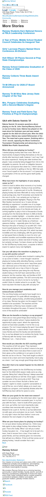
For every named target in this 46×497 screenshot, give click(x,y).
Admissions (19, 16)
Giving (15, 5)
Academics (11, 16)
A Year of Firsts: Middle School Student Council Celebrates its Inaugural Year (22, 41)
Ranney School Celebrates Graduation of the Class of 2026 (23, 67)
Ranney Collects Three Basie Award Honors (20, 76)
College (26, 16)
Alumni (10, 5)
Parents (5, 5)
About (4, 16)
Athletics (32, 16)
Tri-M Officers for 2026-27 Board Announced (18, 85)
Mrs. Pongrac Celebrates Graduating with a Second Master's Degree (20, 103)
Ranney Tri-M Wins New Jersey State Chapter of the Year (20, 94)
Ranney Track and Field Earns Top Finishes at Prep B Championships (19, 112)
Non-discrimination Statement (13, 460)
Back (4, 443)
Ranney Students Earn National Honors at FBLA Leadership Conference (22, 32)
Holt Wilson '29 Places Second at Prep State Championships (21, 58)
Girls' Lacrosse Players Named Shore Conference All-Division (21, 50)
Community (6, 18)
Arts (36, 16)
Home (5, 20)
